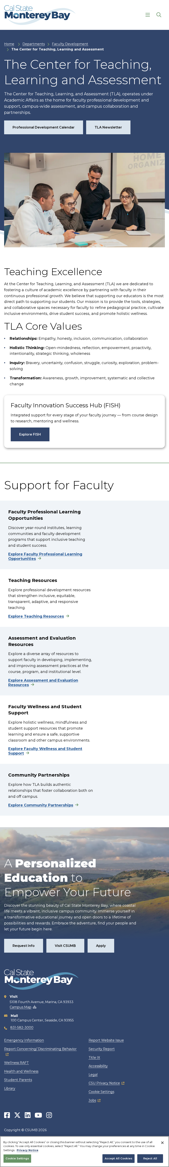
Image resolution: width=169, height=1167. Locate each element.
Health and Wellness (21, 1071)
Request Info (24, 946)
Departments (33, 44)
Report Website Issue (106, 1040)
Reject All (150, 1158)
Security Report (102, 1049)
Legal (93, 1075)
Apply (101, 946)
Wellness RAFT (16, 1063)
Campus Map (20, 1007)
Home (9, 44)
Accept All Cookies (118, 1158)
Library (9, 1088)
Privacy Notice (27, 1150)
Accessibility (98, 1066)
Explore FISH (30, 434)
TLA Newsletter (108, 127)
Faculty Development (70, 44)
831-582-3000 (21, 1027)
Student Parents (18, 1080)
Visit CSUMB (65, 946)
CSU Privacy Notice (104, 1083)
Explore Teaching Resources (36, 616)
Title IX (94, 1058)
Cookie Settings (101, 1092)
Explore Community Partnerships (40, 805)
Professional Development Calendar (44, 127)
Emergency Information (24, 1040)
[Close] (162, 1142)
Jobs (92, 1100)
